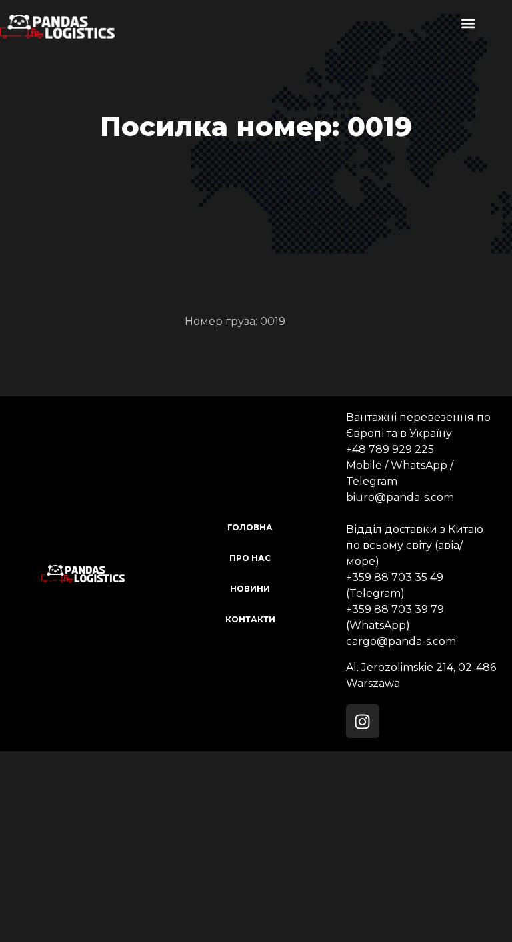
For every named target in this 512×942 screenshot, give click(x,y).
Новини (250, 589)
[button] (468, 24)
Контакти (250, 619)
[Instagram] (362, 721)
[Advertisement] (256, 844)
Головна (250, 527)
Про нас (250, 558)
